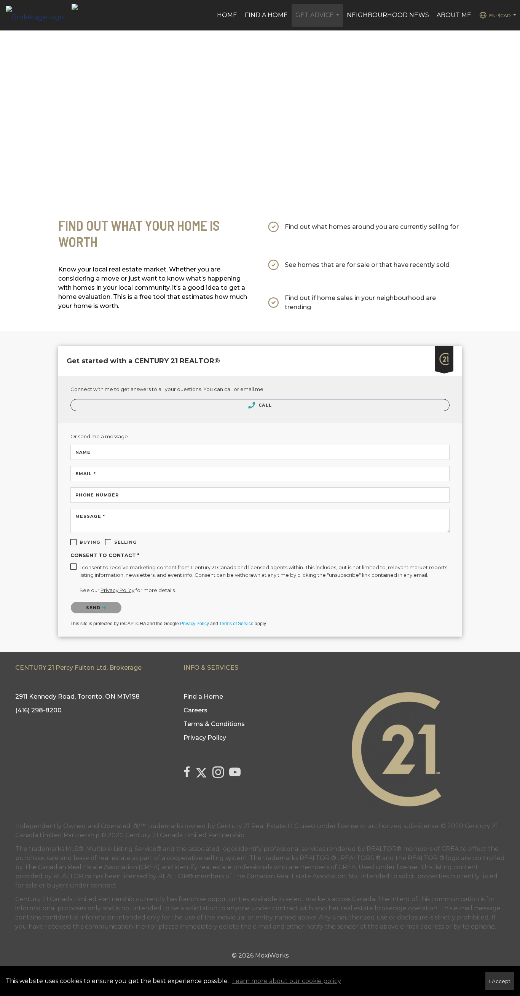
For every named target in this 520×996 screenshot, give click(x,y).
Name (83, 452)
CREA (450, 848)
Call (264, 405)
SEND (94, 607)
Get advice (318, 19)
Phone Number (97, 495)
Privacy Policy (194, 623)
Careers (195, 710)
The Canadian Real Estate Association (289, 876)
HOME (227, 15)
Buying (90, 542)
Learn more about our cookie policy (286, 981)
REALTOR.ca (72, 876)
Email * (85, 473)
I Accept (499, 981)
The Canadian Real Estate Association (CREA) (92, 867)
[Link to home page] (39, 15)
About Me (454, 15)
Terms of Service (236, 623)
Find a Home (266, 15)
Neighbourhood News (388, 15)
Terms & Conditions (214, 724)
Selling (125, 542)
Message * (90, 516)
